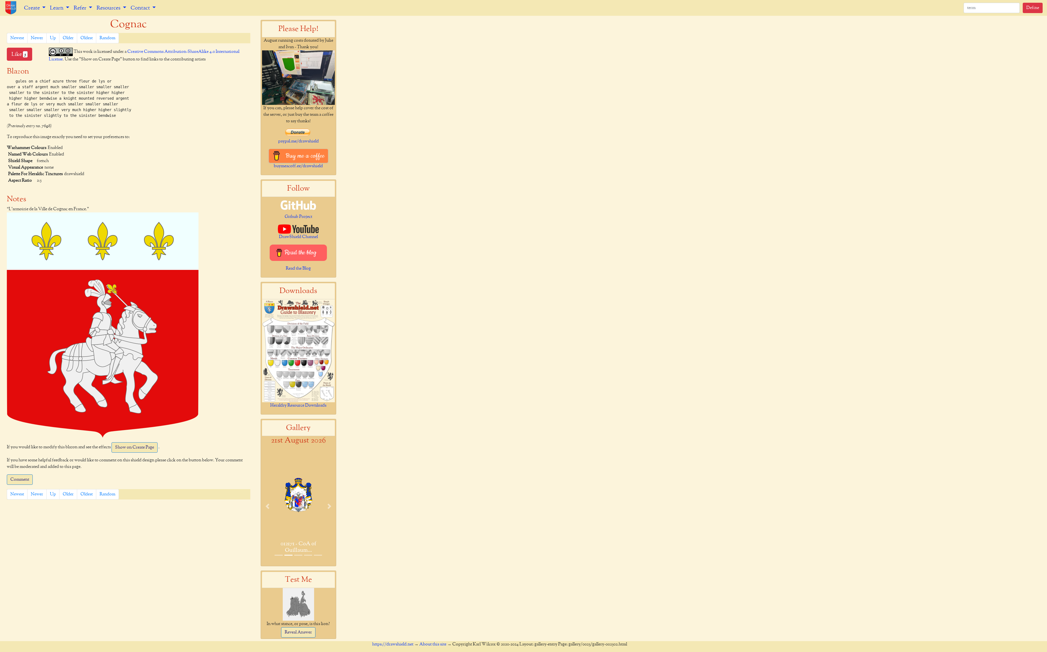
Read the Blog (298, 268)
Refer (81, 8)
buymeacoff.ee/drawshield (298, 166)
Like (18, 54)
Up (53, 38)
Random (107, 38)
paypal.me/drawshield (298, 141)
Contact (141, 8)
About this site (432, 644)
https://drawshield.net (392, 644)
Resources (109, 8)
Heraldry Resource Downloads (298, 405)
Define (1032, 8)
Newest (17, 38)
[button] (267, 506)
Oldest (86, 38)
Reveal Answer (298, 632)
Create (32, 8)
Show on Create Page (134, 447)
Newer (37, 38)
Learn (57, 8)
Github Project (298, 217)
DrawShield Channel (298, 237)
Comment (19, 479)
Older (68, 38)
